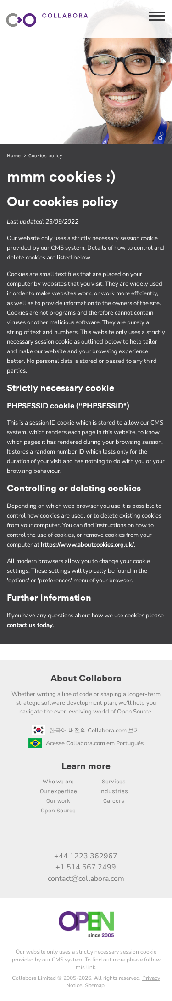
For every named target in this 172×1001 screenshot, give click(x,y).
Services (114, 781)
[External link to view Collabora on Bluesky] (95, 836)
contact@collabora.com (86, 879)
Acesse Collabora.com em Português (95, 743)
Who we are (58, 781)
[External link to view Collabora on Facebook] (114, 836)
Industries (113, 791)
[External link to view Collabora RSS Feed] (134, 836)
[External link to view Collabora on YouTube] (57, 836)
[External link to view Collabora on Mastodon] (76, 836)
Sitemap (95, 985)
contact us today (30, 625)
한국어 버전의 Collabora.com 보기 (94, 730)
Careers (113, 800)
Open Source (58, 810)
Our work (58, 800)
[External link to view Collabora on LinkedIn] (37, 836)
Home (14, 156)
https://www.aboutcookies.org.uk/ (87, 545)
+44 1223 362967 (85, 856)
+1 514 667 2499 (85, 867)
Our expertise (58, 791)
